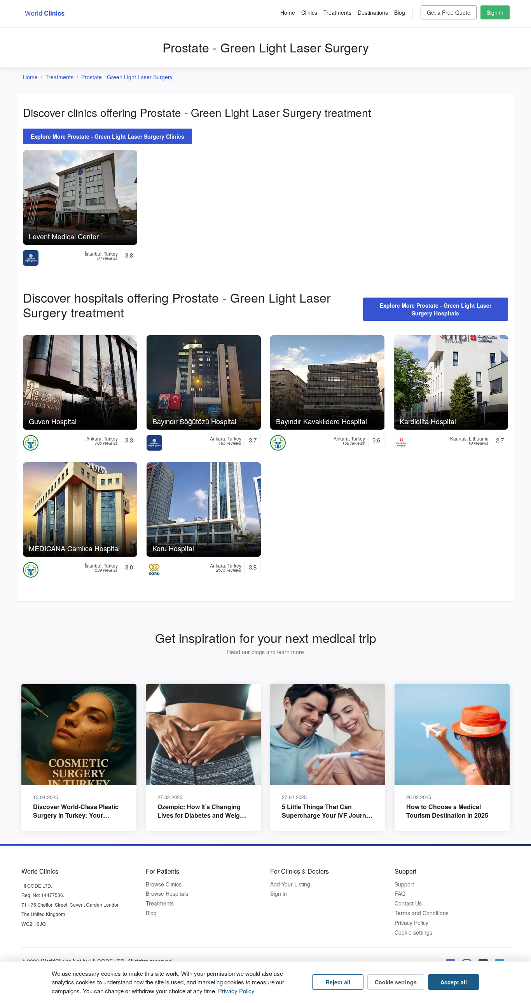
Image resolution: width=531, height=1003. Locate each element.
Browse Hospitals (167, 893)
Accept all (453, 982)
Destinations (373, 12)
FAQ (400, 893)
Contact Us (408, 903)
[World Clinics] (44, 13)
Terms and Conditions (422, 913)
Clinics (309, 12)
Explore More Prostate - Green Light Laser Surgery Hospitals (435, 309)
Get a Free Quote (448, 12)
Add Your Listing (290, 884)
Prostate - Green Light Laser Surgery (127, 77)
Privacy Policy (411, 922)
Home (287, 12)
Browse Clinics (164, 884)
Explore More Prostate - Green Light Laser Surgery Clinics (107, 136)
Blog (399, 12)
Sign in (495, 12)
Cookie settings (413, 932)
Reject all (338, 982)
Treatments (337, 12)
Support (404, 884)
